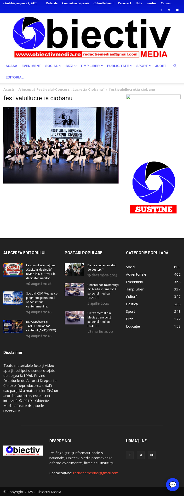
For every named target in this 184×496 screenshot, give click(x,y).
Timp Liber (90, 66)
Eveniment (31, 66)
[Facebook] (161, 10)
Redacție (52, 3)
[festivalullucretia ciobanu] (61, 182)
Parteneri (124, 3)
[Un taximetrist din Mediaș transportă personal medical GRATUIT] (74, 317)
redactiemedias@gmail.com (95, 472)
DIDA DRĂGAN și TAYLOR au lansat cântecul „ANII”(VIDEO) (41, 326)
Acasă (8, 89)
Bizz (69, 66)
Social (51, 66)
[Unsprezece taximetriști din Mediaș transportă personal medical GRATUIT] (74, 289)
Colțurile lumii (103, 3)
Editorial (15, 77)
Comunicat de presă (75, 3)
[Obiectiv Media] (92, 36)
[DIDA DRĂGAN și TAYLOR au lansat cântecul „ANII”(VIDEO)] (13, 326)
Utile (139, 3)
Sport (142, 66)
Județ (160, 66)
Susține (151, 3)
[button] (175, 66)
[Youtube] (177, 10)
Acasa (11, 66)
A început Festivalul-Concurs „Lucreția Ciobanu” (61, 89)
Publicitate (118, 66)
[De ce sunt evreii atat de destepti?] (74, 269)
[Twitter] (169, 10)
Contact (166, 3)
